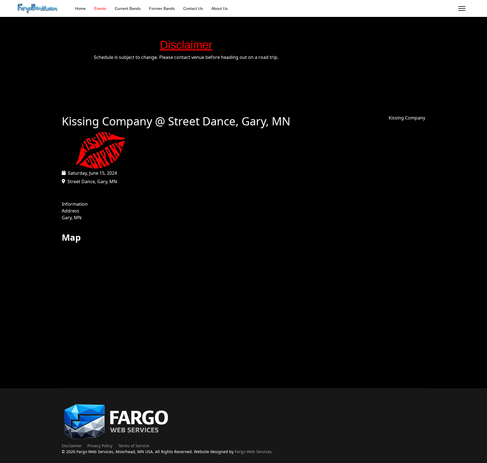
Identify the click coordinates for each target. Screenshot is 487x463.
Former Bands (162, 8)
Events (100, 8)
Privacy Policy (99, 445)
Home (80, 8)
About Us (219, 8)
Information (75, 204)
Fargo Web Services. (254, 451)
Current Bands (128, 8)
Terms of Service (133, 445)
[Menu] (461, 8)
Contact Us (193, 8)
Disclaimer (72, 445)
